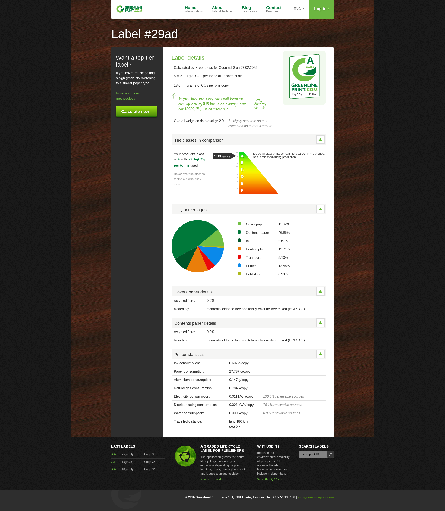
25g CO (127, 454)
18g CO (127, 462)
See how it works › (212, 479)
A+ (113, 454)
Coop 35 (149, 462)
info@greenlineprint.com (316, 497)
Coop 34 (149, 469)
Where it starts (194, 9)
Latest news (249, 9)
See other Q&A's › (269, 479)
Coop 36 (149, 454)
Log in (321, 8)
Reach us (274, 9)
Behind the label (222, 9)
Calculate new (135, 111)
